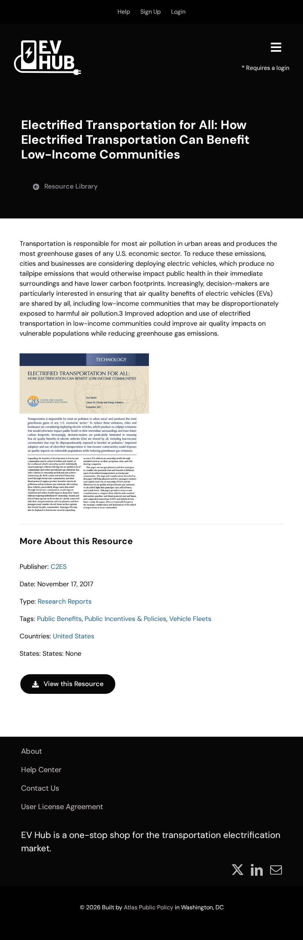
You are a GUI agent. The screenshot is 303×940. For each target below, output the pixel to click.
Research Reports (65, 601)
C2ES (59, 566)
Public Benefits (59, 618)
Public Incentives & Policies (125, 618)
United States (73, 636)
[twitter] (238, 870)
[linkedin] (257, 870)
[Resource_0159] (84, 356)
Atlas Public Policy (148, 907)
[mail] (276, 870)
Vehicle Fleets (190, 618)
